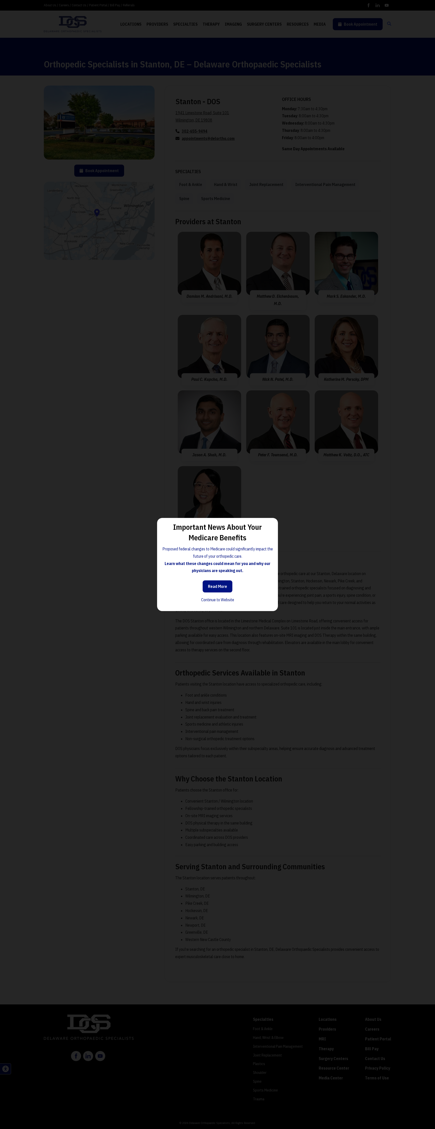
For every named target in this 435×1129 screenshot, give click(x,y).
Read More (217, 586)
